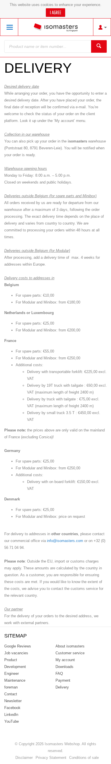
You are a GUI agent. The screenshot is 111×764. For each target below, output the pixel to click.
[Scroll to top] (98, 757)
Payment (63, 680)
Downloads (64, 667)
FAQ (59, 673)
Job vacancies (16, 653)
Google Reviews (17, 646)
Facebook (12, 708)
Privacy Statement (51, 757)
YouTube (11, 721)
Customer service (70, 653)
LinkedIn (11, 714)
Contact (10, 694)
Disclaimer (24, 757)
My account (65, 660)
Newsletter (13, 701)
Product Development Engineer (15, 667)
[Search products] (99, 46)
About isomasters (70, 646)
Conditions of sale (84, 757)
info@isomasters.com (65, 541)
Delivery (62, 687)
